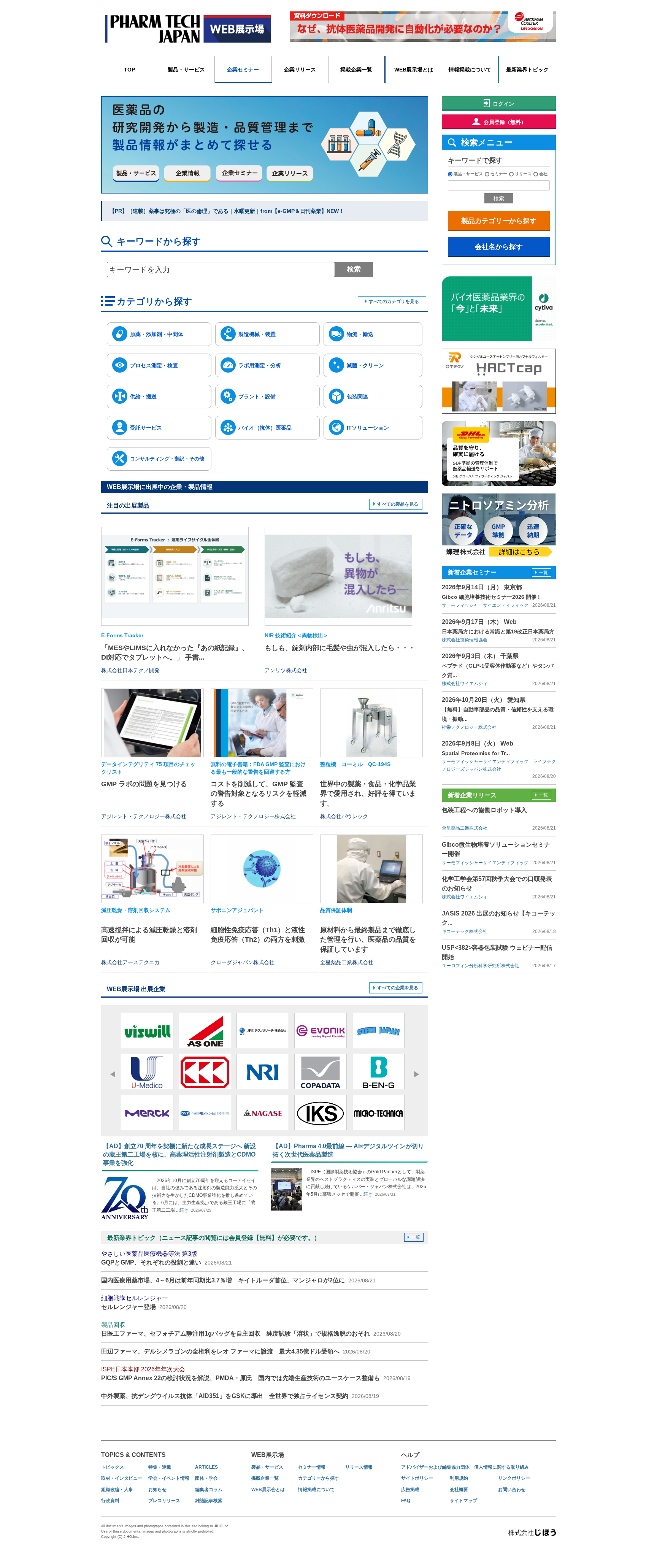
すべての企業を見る (397, 987)
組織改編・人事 (117, 1489)
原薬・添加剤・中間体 (156, 334)
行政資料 (110, 1500)
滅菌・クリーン (365, 365)
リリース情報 (359, 1467)
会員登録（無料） (505, 122)
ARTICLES (206, 1467)
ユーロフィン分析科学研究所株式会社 (480, 965)
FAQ (405, 1500)
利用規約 (459, 1478)
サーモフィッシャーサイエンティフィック (485, 605)
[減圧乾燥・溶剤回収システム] (152, 869)
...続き (182, 1210)
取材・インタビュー (121, 1478)
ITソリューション (368, 428)
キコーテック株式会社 (464, 931)
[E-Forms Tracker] (175, 576)
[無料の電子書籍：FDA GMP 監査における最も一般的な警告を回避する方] (262, 723)
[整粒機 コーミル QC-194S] (371, 723)
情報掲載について (470, 70)
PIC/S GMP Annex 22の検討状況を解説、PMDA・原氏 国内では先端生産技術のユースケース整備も (256, 1373)
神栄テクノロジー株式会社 (469, 727)
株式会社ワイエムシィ (464, 683)
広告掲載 (410, 1489)
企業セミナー (243, 70)
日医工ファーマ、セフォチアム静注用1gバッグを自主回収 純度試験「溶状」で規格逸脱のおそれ (251, 1329)
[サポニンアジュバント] (262, 869)
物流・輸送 (360, 334)
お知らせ (157, 1489)
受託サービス (146, 428)
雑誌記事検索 (208, 1500)
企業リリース (300, 70)
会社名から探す (499, 247)
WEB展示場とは (413, 70)
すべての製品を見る (397, 504)
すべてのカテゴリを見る (394, 301)
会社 (543, 173)
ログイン (503, 104)
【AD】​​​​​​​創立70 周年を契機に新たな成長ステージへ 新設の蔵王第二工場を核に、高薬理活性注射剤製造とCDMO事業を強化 (179, 1154)
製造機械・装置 (257, 334)
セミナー (498, 173)
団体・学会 (206, 1478)
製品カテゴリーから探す (498, 221)
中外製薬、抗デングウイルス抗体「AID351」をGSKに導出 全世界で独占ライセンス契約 (240, 1396)
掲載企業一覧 (356, 70)
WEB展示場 (267, 1455)
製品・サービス (186, 70)
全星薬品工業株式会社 (464, 828)
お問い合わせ (511, 1489)
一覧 (415, 1237)
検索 (354, 269)
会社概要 (459, 1489)
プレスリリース (164, 1500)
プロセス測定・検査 (154, 365)
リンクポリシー (514, 1478)
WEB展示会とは (268, 1489)
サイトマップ (463, 1500)
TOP (129, 70)
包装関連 (357, 396)
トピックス (112, 1467)
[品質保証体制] (371, 869)
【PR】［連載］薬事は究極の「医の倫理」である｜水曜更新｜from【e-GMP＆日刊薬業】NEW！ (227, 211)
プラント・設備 (257, 396)
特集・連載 (159, 1467)
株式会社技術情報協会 (464, 640)
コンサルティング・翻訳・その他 (167, 459)
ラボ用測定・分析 (259, 365)
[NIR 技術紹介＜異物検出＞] (338, 576)
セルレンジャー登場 (144, 1302)
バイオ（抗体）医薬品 (265, 428)
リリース (523, 173)
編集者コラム (208, 1489)
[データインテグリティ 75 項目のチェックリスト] (152, 723)
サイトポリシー (417, 1478)
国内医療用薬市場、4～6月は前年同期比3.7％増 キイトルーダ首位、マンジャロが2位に (238, 1280)
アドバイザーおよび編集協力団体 (435, 1467)
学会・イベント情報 (168, 1478)
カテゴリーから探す (318, 1478)
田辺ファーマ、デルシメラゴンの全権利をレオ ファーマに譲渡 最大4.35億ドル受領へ (235, 1351)
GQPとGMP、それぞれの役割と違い (166, 1257)
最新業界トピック (527, 70)
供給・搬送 (143, 396)
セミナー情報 (311, 1467)
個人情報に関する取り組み (501, 1467)
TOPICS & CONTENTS (133, 1455)
